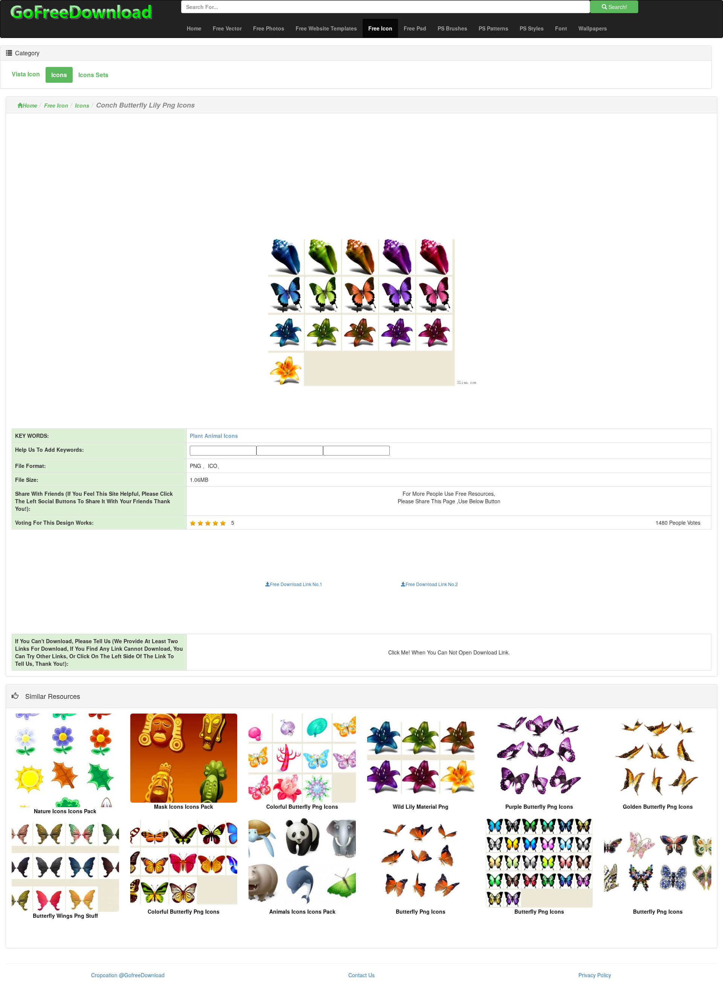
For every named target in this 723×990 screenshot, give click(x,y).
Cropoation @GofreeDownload (128, 975)
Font (561, 28)
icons (59, 74)
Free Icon (383, 28)
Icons (82, 105)
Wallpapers (592, 28)
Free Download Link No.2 (432, 584)
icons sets (93, 74)
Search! (617, 7)
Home (194, 28)
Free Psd (415, 28)
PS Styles (532, 28)
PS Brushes (452, 28)
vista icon (26, 74)
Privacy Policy (594, 975)
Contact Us (361, 975)
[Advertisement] (361, 171)
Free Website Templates (326, 28)
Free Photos (268, 28)
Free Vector (227, 28)
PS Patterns (493, 28)
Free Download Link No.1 (296, 584)
